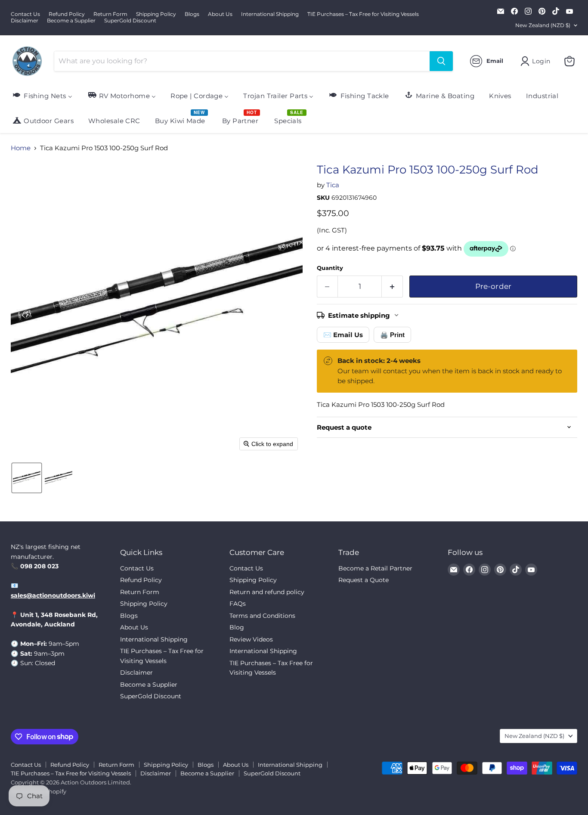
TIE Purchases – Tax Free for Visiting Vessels (363, 14)
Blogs (192, 14)
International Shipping (270, 14)
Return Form (110, 14)
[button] (26, 478)
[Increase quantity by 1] (392, 286)
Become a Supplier (71, 21)
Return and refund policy (266, 592)
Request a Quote (363, 580)
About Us (220, 14)
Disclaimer (24, 21)
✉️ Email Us (343, 335)
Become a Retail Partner (375, 568)
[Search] (441, 61)
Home (21, 148)
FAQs (237, 603)
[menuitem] (42, 95)
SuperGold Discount (130, 21)
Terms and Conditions (262, 616)
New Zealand (542, 25)
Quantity (330, 268)
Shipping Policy (156, 14)
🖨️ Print (392, 334)
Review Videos (251, 639)
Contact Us (25, 14)
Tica (332, 185)
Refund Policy (67, 14)
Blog (236, 627)
